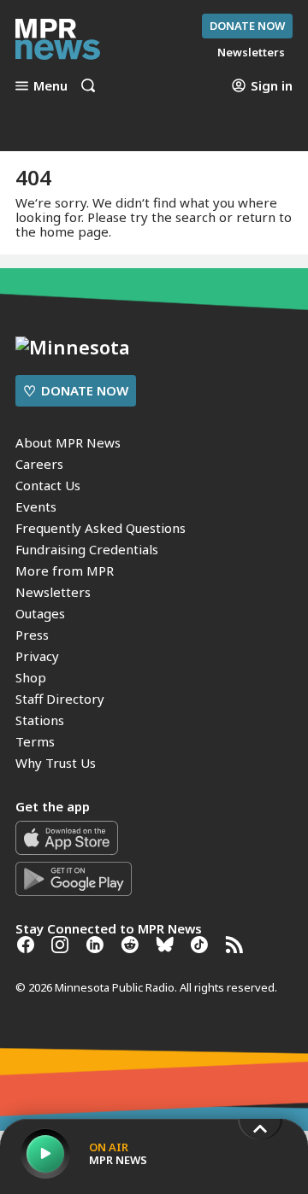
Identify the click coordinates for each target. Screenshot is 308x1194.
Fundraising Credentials (86, 549)
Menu (50, 85)
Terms (35, 741)
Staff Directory (59, 698)
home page (74, 231)
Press (32, 634)
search (195, 216)
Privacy (37, 655)
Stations (39, 720)
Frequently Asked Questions (100, 527)
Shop (30, 677)
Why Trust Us (55, 762)
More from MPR (64, 570)
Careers (39, 463)
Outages (40, 613)
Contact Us (47, 485)
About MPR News (68, 442)
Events (35, 506)
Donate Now (247, 25)
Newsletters (53, 591)
